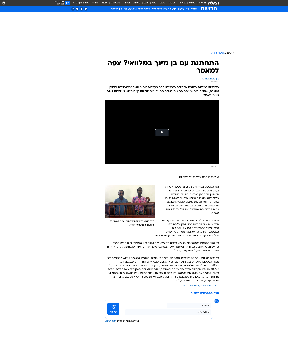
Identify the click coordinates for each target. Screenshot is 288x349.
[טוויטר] (77, 9)
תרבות (172, 3)
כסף (154, 3)
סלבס (162, 3)
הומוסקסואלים (206, 286)
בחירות (182, 3)
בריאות (137, 3)
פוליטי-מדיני (157, 9)
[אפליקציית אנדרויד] (86, 9)
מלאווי (216, 286)
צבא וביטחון (183, 9)
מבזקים (194, 9)
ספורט (192, 3)
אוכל (146, 3)
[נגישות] (4, 3)
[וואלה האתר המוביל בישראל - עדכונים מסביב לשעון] (213, 2)
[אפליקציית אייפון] (81, 9)
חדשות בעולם (144, 9)
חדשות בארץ (170, 9)
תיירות (127, 3)
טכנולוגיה (115, 3)
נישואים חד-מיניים (191, 286)
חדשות (202, 3)
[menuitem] (200, 3)
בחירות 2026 (130, 9)
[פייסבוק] (73, 9)
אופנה (104, 3)
